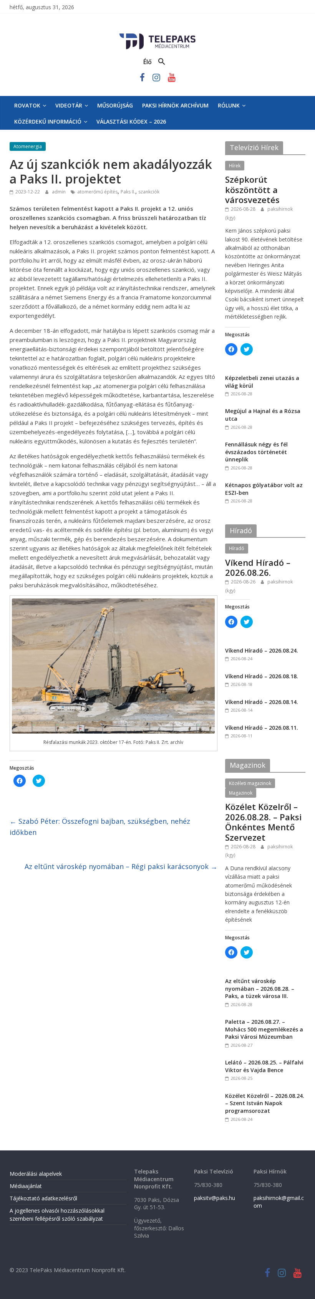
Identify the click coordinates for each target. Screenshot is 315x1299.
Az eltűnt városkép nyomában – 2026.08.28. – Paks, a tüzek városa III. (259, 988)
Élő (147, 62)
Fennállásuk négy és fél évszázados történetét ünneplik (256, 452)
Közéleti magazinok (250, 783)
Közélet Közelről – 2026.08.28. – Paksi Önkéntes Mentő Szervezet (263, 822)
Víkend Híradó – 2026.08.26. (257, 567)
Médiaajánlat (26, 1186)
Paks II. (128, 191)
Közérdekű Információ (47, 121)
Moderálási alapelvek (36, 1173)
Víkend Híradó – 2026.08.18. (261, 676)
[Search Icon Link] (162, 62)
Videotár (68, 105)
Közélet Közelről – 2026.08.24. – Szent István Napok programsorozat (264, 1103)
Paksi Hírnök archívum (175, 105)
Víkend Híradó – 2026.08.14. (261, 702)
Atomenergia (27, 146)
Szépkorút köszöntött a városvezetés (252, 189)
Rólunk (229, 105)
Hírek (234, 165)
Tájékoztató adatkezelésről (43, 1198)
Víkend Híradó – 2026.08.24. (261, 650)
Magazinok (240, 793)
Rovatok (27, 105)
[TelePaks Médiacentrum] (157, 35)
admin (59, 191)
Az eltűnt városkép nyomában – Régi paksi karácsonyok (121, 866)
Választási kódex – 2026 (131, 121)
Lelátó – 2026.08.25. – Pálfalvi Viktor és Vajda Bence (264, 1066)
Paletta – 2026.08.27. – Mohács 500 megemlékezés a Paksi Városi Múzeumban (264, 1029)
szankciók (148, 191)
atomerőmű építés (97, 191)
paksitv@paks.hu (214, 1197)
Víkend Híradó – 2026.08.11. (261, 727)
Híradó (236, 548)
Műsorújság (115, 105)
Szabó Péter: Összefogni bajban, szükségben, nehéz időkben (100, 826)
